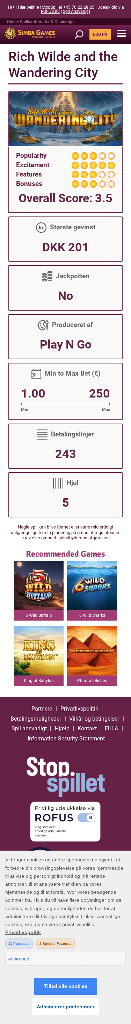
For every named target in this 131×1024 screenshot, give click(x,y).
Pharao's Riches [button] (92, 680)
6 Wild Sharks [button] (92, 615)
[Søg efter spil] (81, 34)
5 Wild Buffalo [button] (39, 615)
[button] (121, 33)
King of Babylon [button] (39, 680)
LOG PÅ (100, 34)
